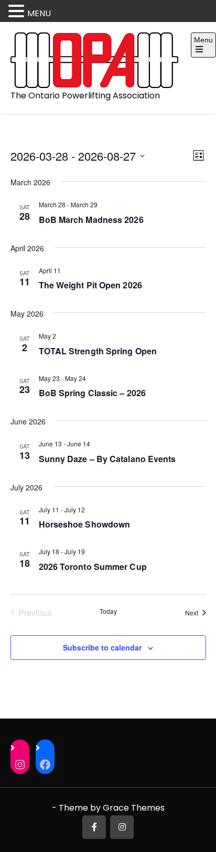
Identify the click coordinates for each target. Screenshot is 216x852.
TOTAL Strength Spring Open (98, 351)
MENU (39, 13)
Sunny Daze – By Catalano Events (107, 459)
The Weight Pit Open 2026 (90, 285)
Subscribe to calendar (102, 647)
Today (108, 611)
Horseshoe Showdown (85, 524)
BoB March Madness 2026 (91, 220)
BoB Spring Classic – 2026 (92, 393)
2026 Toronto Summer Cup (93, 566)
